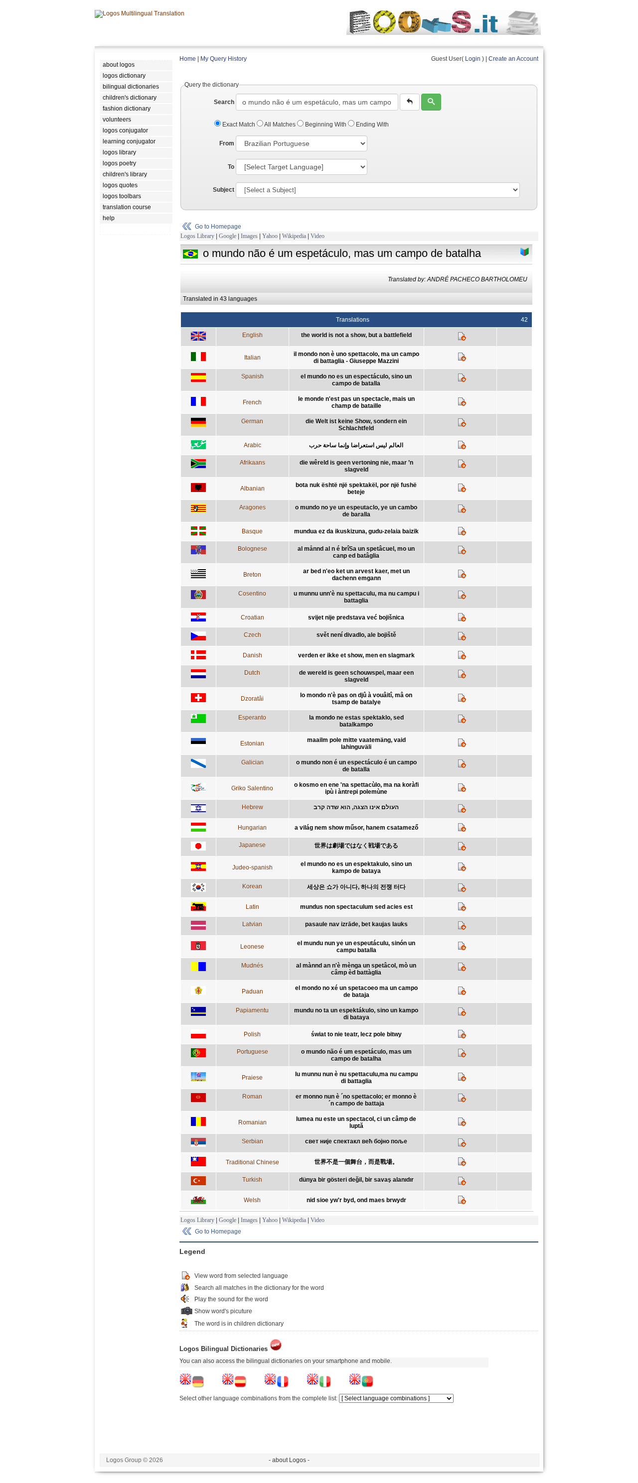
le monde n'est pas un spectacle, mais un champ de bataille (356, 402)
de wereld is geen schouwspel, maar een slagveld (356, 676)
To (231, 166)
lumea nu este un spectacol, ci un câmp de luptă (356, 1122)
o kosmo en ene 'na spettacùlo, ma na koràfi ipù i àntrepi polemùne (356, 788)
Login (472, 58)
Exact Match (239, 124)
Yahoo (270, 236)
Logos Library (197, 236)
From (226, 143)
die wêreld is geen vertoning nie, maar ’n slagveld (356, 466)
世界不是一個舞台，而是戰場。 (356, 1161)
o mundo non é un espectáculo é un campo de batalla (356, 766)
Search (224, 102)
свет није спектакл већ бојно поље (356, 1141)
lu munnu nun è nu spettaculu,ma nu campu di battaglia (356, 1078)
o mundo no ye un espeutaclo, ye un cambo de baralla (356, 511)
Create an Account (513, 58)
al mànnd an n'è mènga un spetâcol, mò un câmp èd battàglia (356, 969)
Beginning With (326, 124)
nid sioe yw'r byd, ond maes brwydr (356, 1200)
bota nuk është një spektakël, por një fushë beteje (356, 488)
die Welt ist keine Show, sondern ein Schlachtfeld (356, 425)
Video (317, 236)
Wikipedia (294, 236)
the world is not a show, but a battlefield (356, 335)
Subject (223, 189)
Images (249, 236)
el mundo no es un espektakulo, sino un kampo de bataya (356, 867)
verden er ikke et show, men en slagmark (356, 655)
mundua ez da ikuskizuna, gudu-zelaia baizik (356, 531)
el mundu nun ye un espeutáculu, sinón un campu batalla (356, 947)
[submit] (431, 102)
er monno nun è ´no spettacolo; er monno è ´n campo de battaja (356, 1100)
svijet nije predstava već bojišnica (356, 617)
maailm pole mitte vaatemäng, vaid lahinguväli (356, 743)
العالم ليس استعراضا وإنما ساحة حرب (356, 445)
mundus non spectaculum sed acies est (356, 906)
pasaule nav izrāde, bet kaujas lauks (356, 924)
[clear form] (410, 102)
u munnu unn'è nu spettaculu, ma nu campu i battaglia (356, 597)
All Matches (280, 124)
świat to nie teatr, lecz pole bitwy (356, 1034)
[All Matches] (525, 252)
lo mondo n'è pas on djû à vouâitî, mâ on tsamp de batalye (356, 699)
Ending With (371, 124)
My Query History (223, 58)
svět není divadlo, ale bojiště (356, 634)
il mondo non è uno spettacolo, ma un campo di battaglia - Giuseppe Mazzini (356, 358)
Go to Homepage (218, 226)
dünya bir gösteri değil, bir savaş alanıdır (356, 1179)
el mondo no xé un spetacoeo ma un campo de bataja (356, 991)
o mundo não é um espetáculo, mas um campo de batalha (356, 1055)
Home (187, 58)
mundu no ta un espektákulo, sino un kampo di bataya (356, 1014)
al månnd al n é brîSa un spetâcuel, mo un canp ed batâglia (356, 552)
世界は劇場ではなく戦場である (356, 845)
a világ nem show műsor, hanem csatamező (356, 827)
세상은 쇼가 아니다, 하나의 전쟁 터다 (356, 886)
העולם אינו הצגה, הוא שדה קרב (356, 807)
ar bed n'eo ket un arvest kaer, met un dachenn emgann (356, 575)
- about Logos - (289, 1460)
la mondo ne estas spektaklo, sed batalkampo (356, 721)
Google (227, 236)
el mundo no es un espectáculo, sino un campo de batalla (356, 380)
